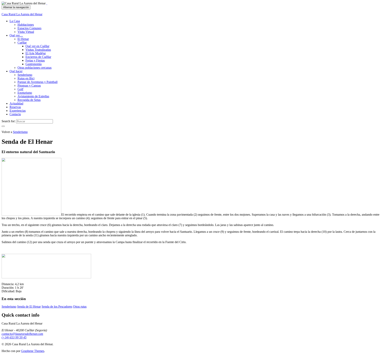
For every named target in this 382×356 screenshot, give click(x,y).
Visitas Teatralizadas (38, 49)
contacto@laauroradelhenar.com (22, 333)
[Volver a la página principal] (46, 3)
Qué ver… (16, 35)
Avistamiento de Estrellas (33, 96)
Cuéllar (22, 42)
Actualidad (16, 103)
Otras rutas (80, 306)
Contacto (15, 114)
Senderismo (25, 74)
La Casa (15, 21)
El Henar (23, 39)
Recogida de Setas (29, 100)
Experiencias (18, 110)
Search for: (8, 121)
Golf (20, 89)
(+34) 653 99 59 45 (14, 337)
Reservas (15, 107)
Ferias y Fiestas (35, 60)
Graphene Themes (32, 351)
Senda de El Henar (29, 306)
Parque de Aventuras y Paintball (37, 82)
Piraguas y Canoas (29, 85)
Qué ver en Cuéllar (37, 46)
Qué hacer (16, 71)
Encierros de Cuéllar (38, 57)
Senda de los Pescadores (57, 306)
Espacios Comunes (29, 28)
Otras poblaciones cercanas (35, 67)
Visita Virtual (26, 31)
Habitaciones (26, 24)
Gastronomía (33, 64)
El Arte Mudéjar (35, 53)
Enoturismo (25, 92)
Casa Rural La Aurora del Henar (22, 14)
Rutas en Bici (26, 78)
